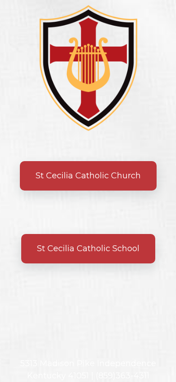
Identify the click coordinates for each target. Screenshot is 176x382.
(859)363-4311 (122, 376)
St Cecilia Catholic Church (88, 176)
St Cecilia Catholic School (88, 248)
